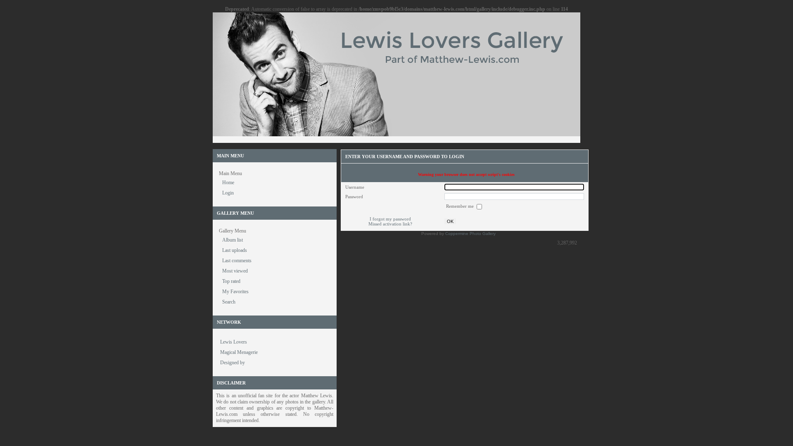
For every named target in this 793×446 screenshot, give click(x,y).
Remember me (460, 206)
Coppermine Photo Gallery (470, 233)
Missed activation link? (390, 223)
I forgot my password (390, 218)
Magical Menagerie (239, 352)
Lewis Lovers (233, 342)
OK (450, 221)
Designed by (232, 362)
